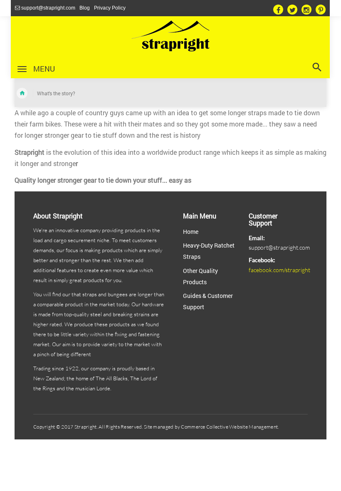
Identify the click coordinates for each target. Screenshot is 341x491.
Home (190, 232)
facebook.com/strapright (279, 269)
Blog (84, 8)
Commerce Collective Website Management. (229, 427)
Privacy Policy (110, 8)
